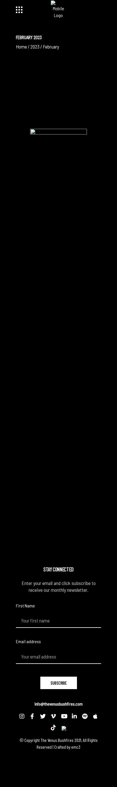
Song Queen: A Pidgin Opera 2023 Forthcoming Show (53, 70)
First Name (25, 605)
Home (21, 46)
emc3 (75, 747)
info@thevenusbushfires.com (58, 703)
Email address (28, 641)
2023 (34, 46)
